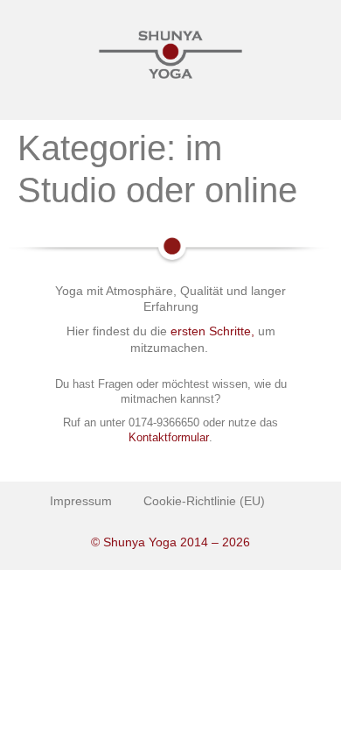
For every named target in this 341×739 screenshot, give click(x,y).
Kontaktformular (169, 437)
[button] (171, 100)
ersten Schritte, (212, 331)
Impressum (81, 501)
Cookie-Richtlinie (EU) (204, 501)
